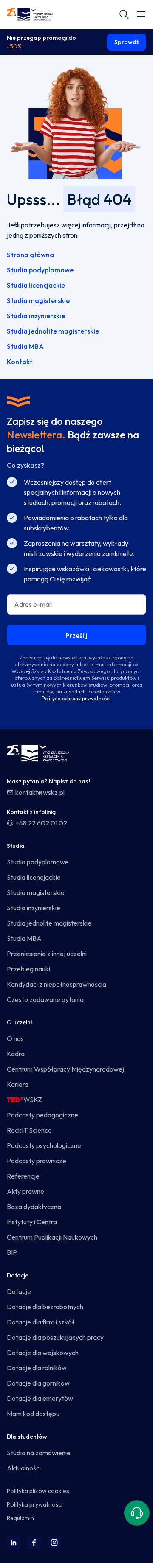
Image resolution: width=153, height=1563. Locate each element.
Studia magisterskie (38, 300)
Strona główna (30, 254)
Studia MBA (25, 346)
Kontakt (19, 361)
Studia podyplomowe (40, 270)
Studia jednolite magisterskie (53, 331)
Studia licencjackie (36, 285)
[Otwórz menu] (141, 14)
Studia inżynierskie (36, 315)
